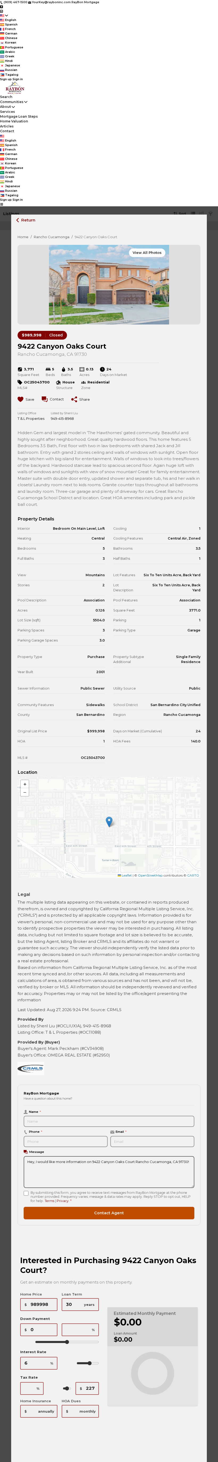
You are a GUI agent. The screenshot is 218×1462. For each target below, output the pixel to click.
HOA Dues (71, 1401)
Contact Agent (109, 1213)
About (5, 107)
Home (23, 237)
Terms (49, 1201)
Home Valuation (14, 121)
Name (35, 1112)
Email (121, 1132)
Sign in (17, 79)
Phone (35, 1132)
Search (6, 97)
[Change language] (4, 15)
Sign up (6, 79)
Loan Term (72, 1294)
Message (36, 1152)
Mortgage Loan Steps (19, 116)
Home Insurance (35, 1401)
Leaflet (126, 875)
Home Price (31, 1294)
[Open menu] (1, 204)
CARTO (193, 875)
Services (7, 112)
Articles (7, 126)
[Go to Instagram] (1, 11)
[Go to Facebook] (1, 6)
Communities (11, 102)
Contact (7, 131)
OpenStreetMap (150, 875)
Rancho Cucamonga (51, 237)
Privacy (63, 1201)
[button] (109, 822)
